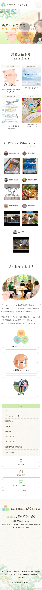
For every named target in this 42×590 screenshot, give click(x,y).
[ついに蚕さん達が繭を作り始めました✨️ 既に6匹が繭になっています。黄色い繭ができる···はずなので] (12, 166)
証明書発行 (21, 475)
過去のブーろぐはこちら (21, 486)
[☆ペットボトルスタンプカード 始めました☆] (31, 113)
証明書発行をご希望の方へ (14, 447)
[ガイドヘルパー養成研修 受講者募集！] (10, 113)
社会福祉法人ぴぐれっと (23, 582)
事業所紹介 (9, 421)
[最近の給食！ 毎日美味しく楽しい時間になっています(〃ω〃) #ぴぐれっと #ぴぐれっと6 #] (30, 218)
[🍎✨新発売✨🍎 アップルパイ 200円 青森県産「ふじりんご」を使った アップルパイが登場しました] (30, 192)
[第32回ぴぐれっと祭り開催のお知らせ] (10, 80)
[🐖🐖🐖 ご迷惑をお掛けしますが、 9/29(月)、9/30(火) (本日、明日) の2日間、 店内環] (12, 192)
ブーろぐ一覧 (9, 442)
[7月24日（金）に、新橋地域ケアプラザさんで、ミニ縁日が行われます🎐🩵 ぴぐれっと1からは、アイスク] (30, 166)
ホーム (7, 411)
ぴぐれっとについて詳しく (21, 346)
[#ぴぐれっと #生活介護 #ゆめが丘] (21, 245)
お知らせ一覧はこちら (21, 58)
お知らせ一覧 (9, 437)
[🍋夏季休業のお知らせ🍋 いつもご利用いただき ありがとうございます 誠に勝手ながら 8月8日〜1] (12, 218)
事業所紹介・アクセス (21, 370)
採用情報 (21, 394)
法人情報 (8, 426)
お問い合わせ (9, 452)
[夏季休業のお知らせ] (31, 80)
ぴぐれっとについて (12, 416)
